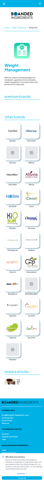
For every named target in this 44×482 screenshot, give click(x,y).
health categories (9, 453)
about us (5, 423)
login (4, 439)
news (4, 450)
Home (7, 28)
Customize (21, 473)
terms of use (7, 420)
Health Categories (19, 28)
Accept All (22, 478)
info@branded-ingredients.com (15, 415)
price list (5, 434)
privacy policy (7, 418)
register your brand (10, 437)
